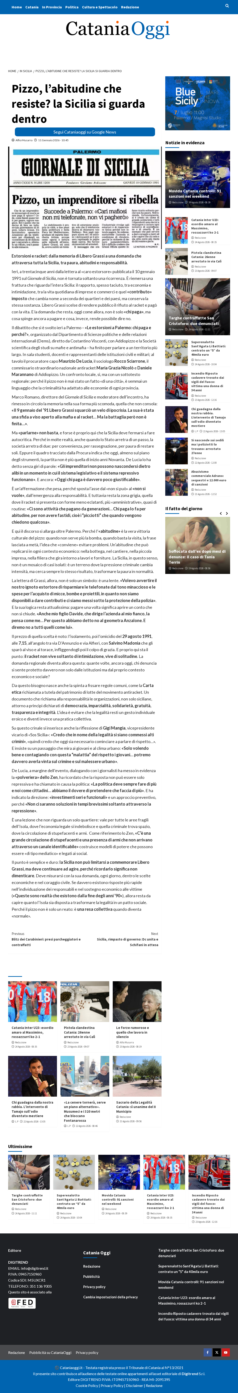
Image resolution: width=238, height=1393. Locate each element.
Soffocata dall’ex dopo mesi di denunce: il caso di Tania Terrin (197, 557)
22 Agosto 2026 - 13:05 (34, 1121)
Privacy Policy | (113, 1385)
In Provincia (52, 7)
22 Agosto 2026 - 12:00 (206, 462)
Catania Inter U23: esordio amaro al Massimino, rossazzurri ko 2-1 (32, 1032)
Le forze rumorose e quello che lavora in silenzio (132, 1032)
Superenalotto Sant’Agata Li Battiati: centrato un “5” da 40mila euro (208, 348)
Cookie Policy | (88, 1385)
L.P (16, 1121)
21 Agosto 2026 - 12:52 (206, 494)
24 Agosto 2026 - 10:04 (206, 364)
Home (17, 7)
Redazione (130, 7)
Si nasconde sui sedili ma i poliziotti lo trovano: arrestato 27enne (207, 446)
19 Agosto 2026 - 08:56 (199, 568)
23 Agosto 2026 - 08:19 (131, 1046)
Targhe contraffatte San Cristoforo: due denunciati (194, 320)
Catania (32, 7)
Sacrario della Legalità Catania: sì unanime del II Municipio (136, 1107)
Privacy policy (94, 1287)
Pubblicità (91, 1276)
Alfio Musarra (24, 140)
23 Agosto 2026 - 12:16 (206, 400)
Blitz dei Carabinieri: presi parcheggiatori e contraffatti (46, 939)
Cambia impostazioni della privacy (110, 1297)
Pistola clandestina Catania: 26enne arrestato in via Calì (79, 1032)
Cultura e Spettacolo (100, 7)
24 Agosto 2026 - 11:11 (199, 329)
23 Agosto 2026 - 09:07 (78, 1046)
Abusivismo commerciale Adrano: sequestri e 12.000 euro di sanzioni (208, 477)
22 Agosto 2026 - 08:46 (87, 1126)
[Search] (227, 6)
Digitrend (190, 1373)
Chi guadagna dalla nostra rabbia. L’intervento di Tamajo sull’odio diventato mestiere (32, 1109)
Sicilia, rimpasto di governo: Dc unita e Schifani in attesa (127, 939)
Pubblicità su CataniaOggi (50, 1352)
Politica (72, 7)
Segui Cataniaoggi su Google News (84, 131)
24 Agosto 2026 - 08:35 (26, 1046)
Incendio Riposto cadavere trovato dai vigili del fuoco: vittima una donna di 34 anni (207, 381)
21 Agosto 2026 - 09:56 (131, 1121)
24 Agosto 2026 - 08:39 (199, 202)
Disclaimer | (136, 1385)
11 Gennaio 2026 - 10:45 (53, 140)
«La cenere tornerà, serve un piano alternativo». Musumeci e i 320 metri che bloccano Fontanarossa (85, 1111)
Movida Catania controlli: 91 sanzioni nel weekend (195, 193)
